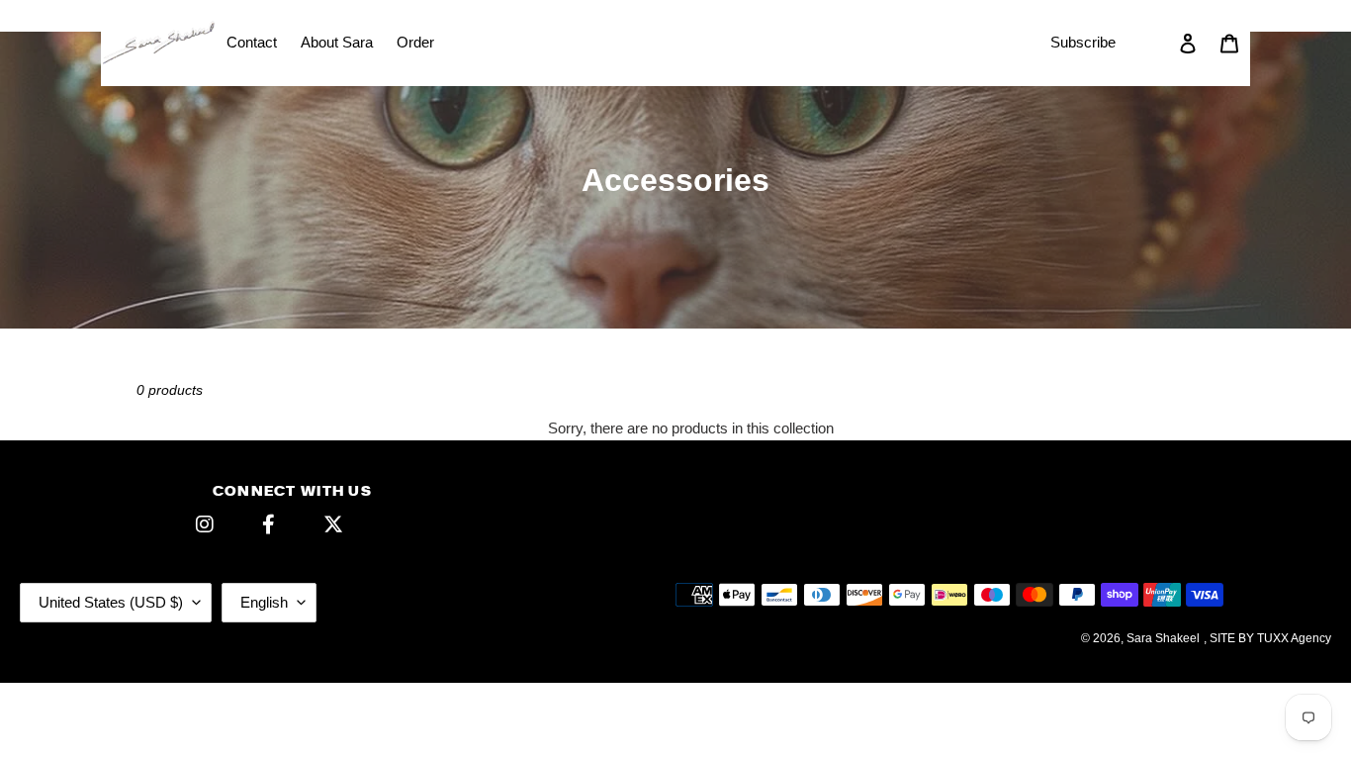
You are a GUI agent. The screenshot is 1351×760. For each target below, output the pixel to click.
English (264, 602)
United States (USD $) (111, 602)
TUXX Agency (1294, 638)
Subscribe (1083, 42)
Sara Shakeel (1163, 638)
